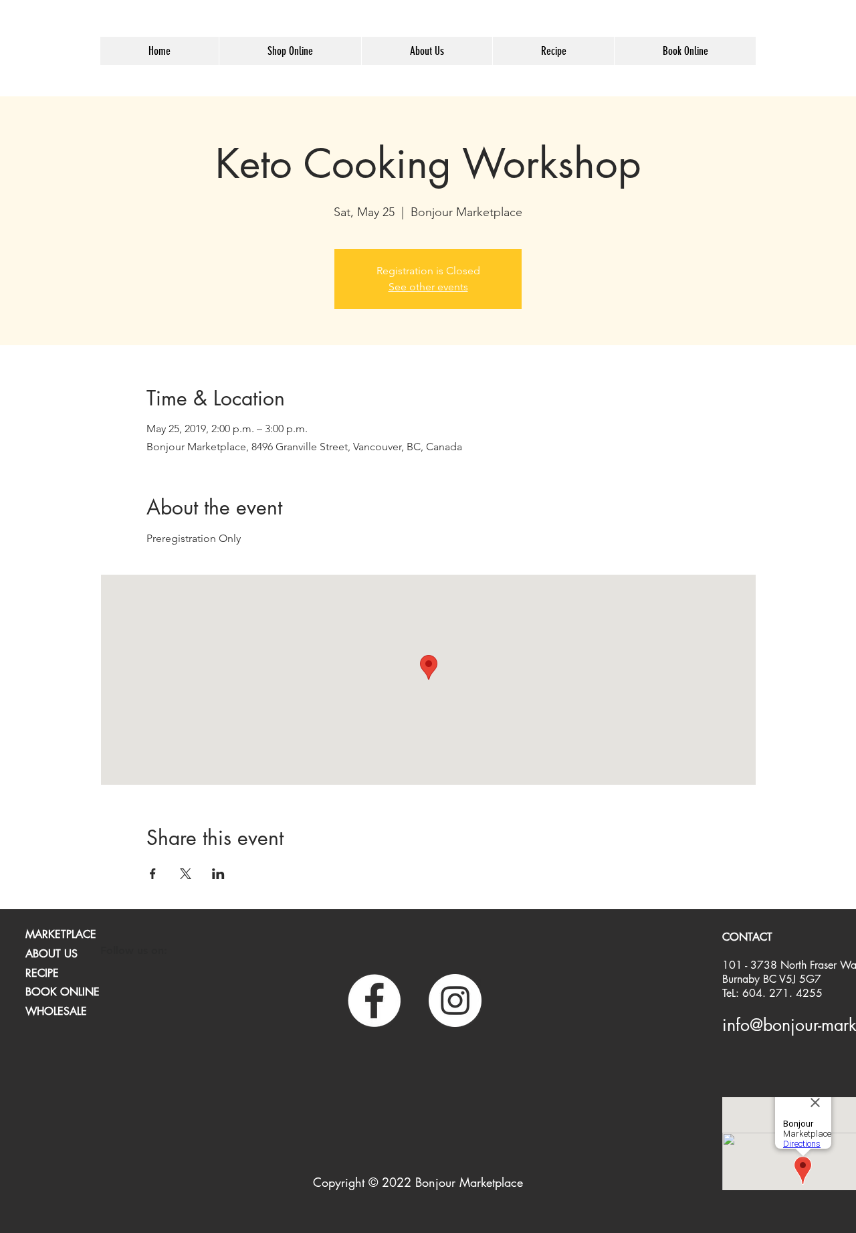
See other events (428, 286)
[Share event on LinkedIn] (218, 873)
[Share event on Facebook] (152, 873)
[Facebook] (374, 1000)
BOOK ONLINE (62, 992)
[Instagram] (455, 1000)
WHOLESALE (56, 1011)
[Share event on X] (185, 873)
